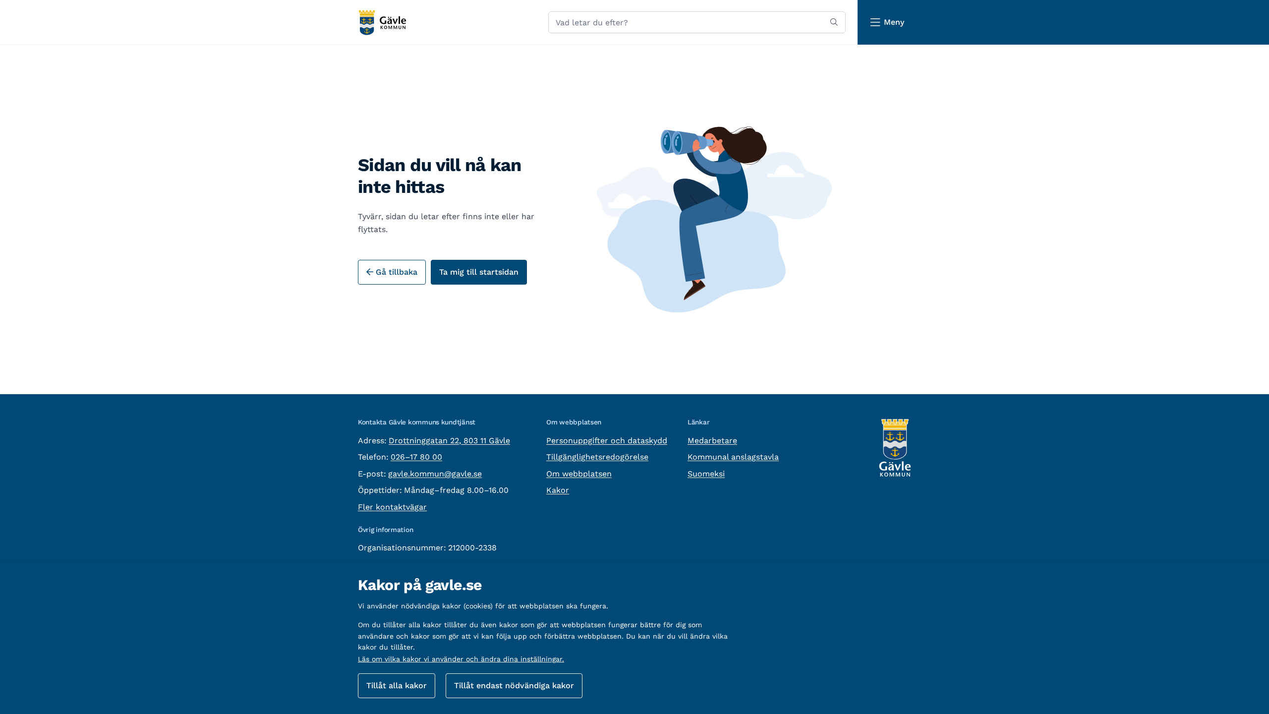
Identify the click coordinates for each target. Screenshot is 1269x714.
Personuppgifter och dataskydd (606, 440)
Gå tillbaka (395, 272)
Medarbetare (712, 440)
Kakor (557, 490)
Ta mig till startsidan (479, 272)
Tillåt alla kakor (396, 685)
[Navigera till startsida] (382, 22)
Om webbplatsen (579, 473)
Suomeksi (706, 473)
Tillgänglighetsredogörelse (597, 457)
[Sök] (834, 22)
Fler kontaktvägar (392, 507)
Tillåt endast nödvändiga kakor (514, 685)
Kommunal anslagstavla (733, 457)
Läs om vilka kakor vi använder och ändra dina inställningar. (461, 659)
